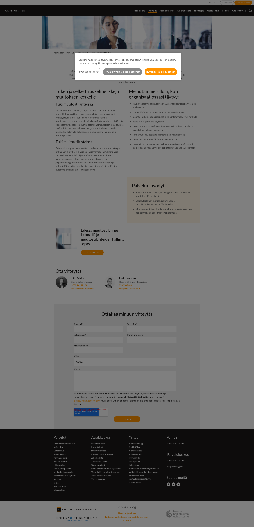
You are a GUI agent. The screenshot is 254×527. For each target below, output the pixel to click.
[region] (128, 66)
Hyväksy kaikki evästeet (160, 71)
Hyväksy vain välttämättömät (122, 71)
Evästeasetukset (89, 71)
